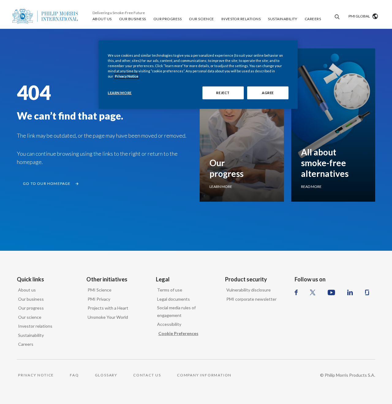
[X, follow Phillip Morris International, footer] (312, 292)
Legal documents (173, 299)
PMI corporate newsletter (251, 299)
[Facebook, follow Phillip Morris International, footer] (296, 292)
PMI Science (99, 289)
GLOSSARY (106, 375)
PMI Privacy (99, 299)
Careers (25, 344)
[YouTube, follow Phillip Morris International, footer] (331, 292)
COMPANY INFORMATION (204, 375)
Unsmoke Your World (108, 317)
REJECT (222, 93)
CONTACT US (147, 375)
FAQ (74, 375)
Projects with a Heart (108, 308)
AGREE (268, 93)
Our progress (31, 308)
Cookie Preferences (178, 333)
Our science (29, 317)
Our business (31, 299)
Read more (311, 186)
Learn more (220, 186)
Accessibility (169, 324)
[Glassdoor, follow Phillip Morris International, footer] (367, 292)
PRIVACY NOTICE (36, 375)
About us (27, 289)
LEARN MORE (120, 93)
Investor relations (35, 326)
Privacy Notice (126, 76)
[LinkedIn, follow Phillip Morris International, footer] (350, 292)
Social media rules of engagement (176, 311)
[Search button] (336, 16)
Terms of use (169, 289)
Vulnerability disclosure (248, 289)
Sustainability (31, 335)
